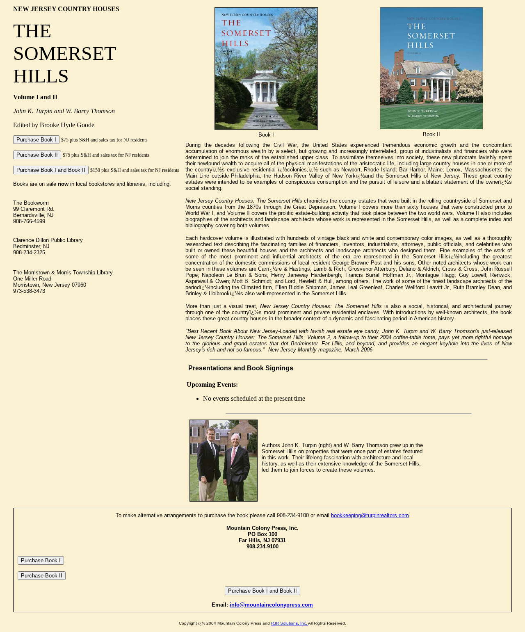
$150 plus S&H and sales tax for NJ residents (134, 170)
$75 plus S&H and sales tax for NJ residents (104, 140)
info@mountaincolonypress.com (271, 605)
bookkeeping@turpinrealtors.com (370, 515)
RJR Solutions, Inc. (289, 623)
